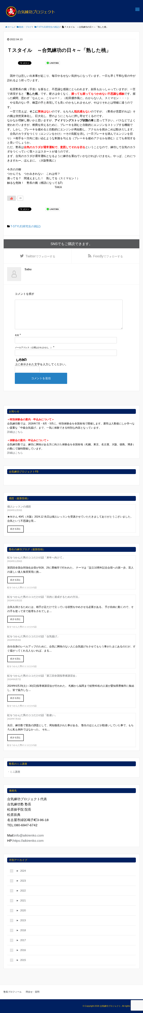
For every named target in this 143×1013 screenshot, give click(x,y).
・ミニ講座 (13, 771)
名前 (17, 335)
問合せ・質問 (32, 992)
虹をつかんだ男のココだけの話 (22, 587)
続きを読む (15, 529)
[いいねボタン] (11, 198)
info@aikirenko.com (29, 835)
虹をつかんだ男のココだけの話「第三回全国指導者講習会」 (42, 675)
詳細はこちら (15, 431)
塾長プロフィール (12, 992)
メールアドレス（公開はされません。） (33, 347)
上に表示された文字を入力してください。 (41, 364)
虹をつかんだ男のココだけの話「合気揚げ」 (33, 636)
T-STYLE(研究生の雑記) (25, 226)
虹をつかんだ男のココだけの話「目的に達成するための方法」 (44, 596)
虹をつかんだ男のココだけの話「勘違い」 (32, 715)
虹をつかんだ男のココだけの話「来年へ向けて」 (36, 557)
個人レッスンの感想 (19, 506)
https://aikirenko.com (28, 840)
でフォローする (40, 256)
